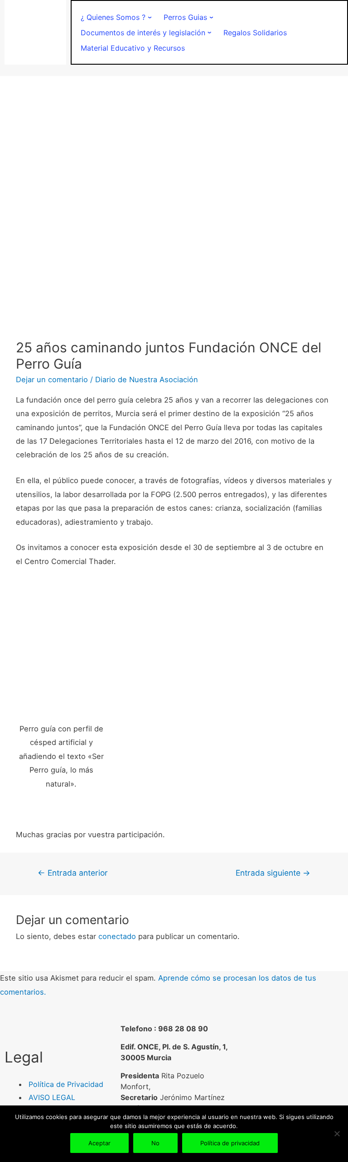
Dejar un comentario (52, 379)
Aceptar (99, 1143)
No (155, 1143)
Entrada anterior (73, 872)
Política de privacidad (230, 1143)
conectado (117, 936)
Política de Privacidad (66, 1084)
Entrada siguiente (273, 872)
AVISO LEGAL (52, 1097)
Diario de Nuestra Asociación (146, 379)
